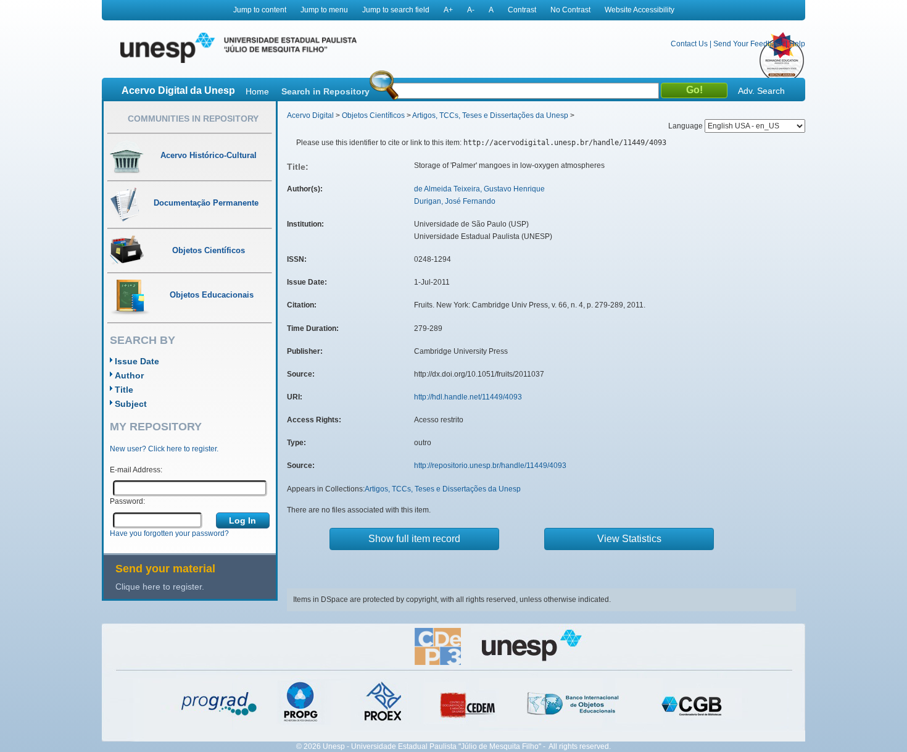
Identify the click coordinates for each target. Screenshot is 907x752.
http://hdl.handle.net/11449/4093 (468, 397)
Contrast (522, 10)
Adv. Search (761, 91)
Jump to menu (324, 10)
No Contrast (570, 10)
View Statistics (629, 538)
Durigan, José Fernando (454, 201)
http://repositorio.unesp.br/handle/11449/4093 (490, 465)
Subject (131, 404)
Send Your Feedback (748, 44)
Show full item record (414, 538)
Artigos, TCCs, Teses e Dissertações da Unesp (490, 115)
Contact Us (689, 44)
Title (124, 390)
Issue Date (137, 361)
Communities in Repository (193, 118)
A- (470, 10)
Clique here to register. (159, 586)
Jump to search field (395, 10)
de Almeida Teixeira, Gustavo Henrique (479, 189)
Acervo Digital (310, 115)
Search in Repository (325, 91)
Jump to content (259, 10)
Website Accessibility (639, 10)
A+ (448, 10)
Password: (127, 501)
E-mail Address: (136, 470)
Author (129, 375)
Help (797, 44)
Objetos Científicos (373, 115)
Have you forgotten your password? (169, 533)
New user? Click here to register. (164, 449)
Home (257, 91)
